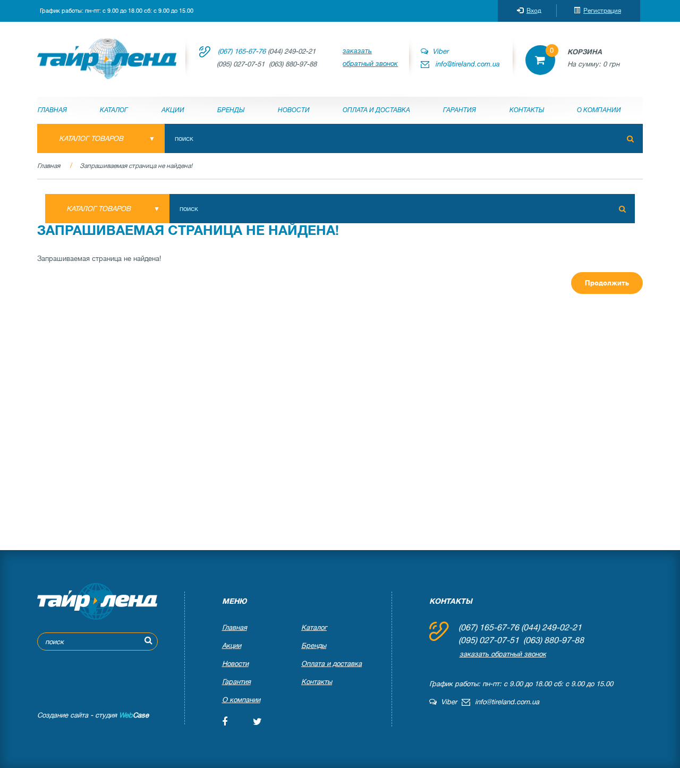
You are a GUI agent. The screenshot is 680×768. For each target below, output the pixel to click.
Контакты (526, 110)
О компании (599, 110)
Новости (294, 110)
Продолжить (607, 283)
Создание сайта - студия (93, 715)
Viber (438, 51)
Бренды (230, 110)
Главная (52, 110)
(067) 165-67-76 (242, 51)
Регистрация (602, 10)
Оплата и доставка (376, 110)
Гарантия (459, 110)
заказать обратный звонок (370, 57)
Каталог (114, 110)
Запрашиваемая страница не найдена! (136, 166)
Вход (533, 10)
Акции (173, 110)
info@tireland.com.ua (468, 64)
